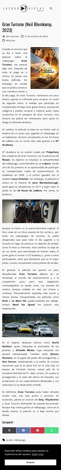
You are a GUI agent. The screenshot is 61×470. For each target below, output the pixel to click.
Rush (5, 300)
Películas (10, 40)
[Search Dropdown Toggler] (51, 8)
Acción (9, 440)
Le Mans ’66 (19, 300)
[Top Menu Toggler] (58, 8)
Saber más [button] (38, 454)
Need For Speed (24, 304)
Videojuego (19, 440)
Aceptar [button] (30, 462)
